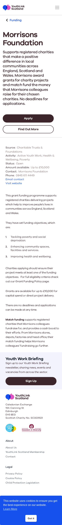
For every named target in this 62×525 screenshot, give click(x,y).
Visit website (14, 183)
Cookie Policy (14, 478)
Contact (11, 456)
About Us (11, 447)
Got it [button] (31, 518)
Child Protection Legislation (22, 482)
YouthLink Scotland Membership (25, 452)
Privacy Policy (14, 473)
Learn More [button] (10, 509)
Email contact (15, 179)
